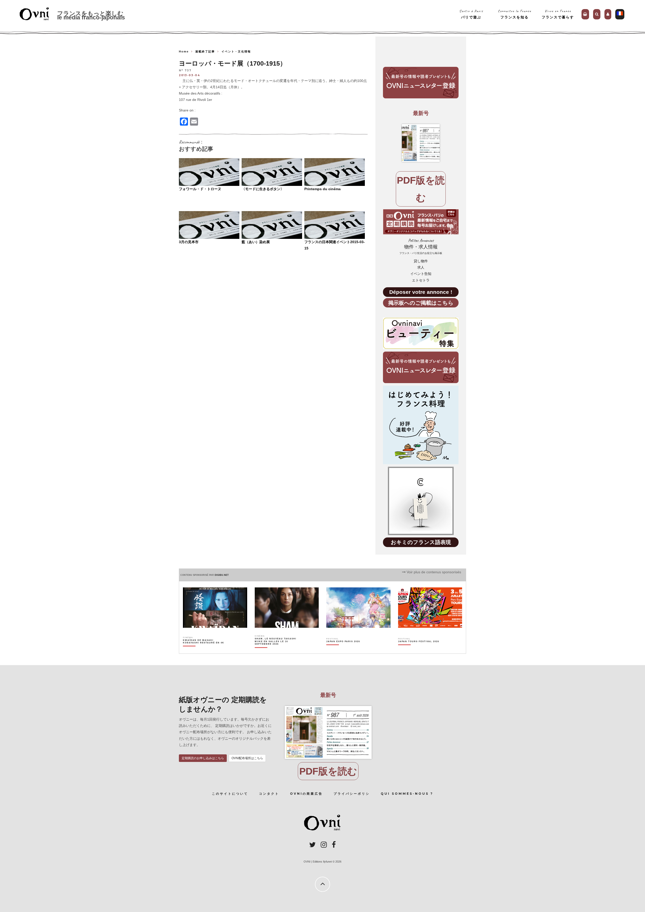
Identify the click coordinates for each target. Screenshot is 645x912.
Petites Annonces (420, 246)
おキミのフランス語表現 (421, 542)
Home (184, 51)
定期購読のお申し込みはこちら (203, 758)
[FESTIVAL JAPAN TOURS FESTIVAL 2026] (418, 650)
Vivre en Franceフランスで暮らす (558, 14)
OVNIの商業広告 (306, 793)
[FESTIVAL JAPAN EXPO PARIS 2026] (343, 650)
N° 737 (185, 70)
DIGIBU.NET (222, 575)
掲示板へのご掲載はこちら (421, 303)
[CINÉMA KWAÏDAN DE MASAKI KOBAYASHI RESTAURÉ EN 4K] (204, 650)
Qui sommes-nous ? (407, 793)
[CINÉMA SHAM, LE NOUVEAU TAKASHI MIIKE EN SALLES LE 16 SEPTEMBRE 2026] (276, 650)
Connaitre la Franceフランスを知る (514, 14)
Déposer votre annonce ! (420, 292)
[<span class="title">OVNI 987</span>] (421, 143)
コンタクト (269, 793)
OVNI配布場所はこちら (247, 758)
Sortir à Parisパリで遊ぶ (471, 14)
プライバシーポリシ (352, 793)
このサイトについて (230, 793)
